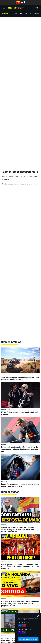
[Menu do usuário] (36, 8)
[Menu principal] (4, 8)
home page (32, 184)
